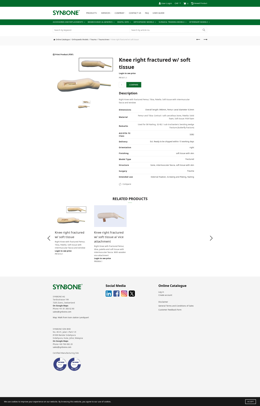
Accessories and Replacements (68, 22)
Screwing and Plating (176, 177)
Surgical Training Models (172, 22)
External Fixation (158, 177)
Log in (161, 292)
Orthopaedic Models (144, 22)
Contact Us (135, 13)
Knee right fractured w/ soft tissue (69, 234)
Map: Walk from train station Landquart (71, 317)
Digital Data (123, 22)
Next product (205, 41)
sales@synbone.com (62, 311)
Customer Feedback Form (169, 309)
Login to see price (127, 73)
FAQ (147, 13)
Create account (165, 295)
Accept (250, 401)
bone (153, 165)
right (192, 147)
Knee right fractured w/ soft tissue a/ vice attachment (109, 236)
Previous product (198, 41)
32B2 (192, 134)
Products (91, 13)
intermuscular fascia (165, 165)
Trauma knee (103, 39)
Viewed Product (200, 3)
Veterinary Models (198, 22)
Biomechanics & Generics (100, 22)
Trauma (93, 39)
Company (119, 13)
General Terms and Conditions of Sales (176, 305)
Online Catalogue (63, 39)
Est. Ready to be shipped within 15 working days (172, 141)
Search (204, 30)
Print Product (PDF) (64, 54)
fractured (190, 159)
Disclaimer (163, 302)
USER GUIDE (158, 13)
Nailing (190, 177)
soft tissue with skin (185, 153)
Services (105, 13)
